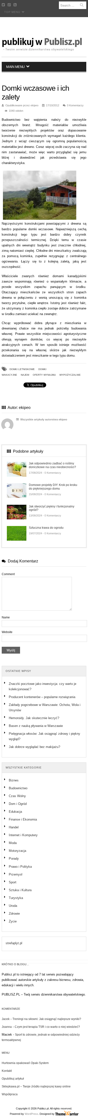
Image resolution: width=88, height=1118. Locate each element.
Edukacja (15, 811)
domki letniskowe (22, 369)
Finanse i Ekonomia (23, 819)
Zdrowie (14, 913)
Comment (8, 574)
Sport (12, 882)
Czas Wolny (17, 796)
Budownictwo (18, 788)
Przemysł (15, 874)
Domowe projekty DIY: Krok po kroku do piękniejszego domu (53, 486)
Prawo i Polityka (20, 866)
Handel (14, 827)
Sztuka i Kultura (20, 890)
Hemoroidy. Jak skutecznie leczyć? (34, 718)
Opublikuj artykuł (13, 1078)
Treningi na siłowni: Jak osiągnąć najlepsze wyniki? (46, 1019)
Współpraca (10, 1094)
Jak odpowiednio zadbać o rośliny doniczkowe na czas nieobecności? (52, 465)
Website (7, 632)
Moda (13, 843)
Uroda (13, 906)
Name (6, 617)
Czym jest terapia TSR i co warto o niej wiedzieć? (47, 1027)
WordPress (31, 1113)
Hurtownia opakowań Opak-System (25, 1063)
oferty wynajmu (44, 374)
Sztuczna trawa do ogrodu (46, 527)
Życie (13, 921)
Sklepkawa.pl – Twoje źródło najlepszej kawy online (36, 1086)
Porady (14, 858)
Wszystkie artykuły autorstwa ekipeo (43, 419)
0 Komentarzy (75, 105)
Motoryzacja (17, 851)
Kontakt (7, 1071)
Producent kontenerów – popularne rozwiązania (42, 697)
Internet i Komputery (23, 835)
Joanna (7, 1027)
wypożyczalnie (70, 374)
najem (25, 374)
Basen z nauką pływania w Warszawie (36, 726)
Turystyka (16, 898)
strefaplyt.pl (14, 943)
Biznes (14, 780)
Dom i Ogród (18, 804)
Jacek (6, 1019)
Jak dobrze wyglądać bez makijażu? (34, 747)
